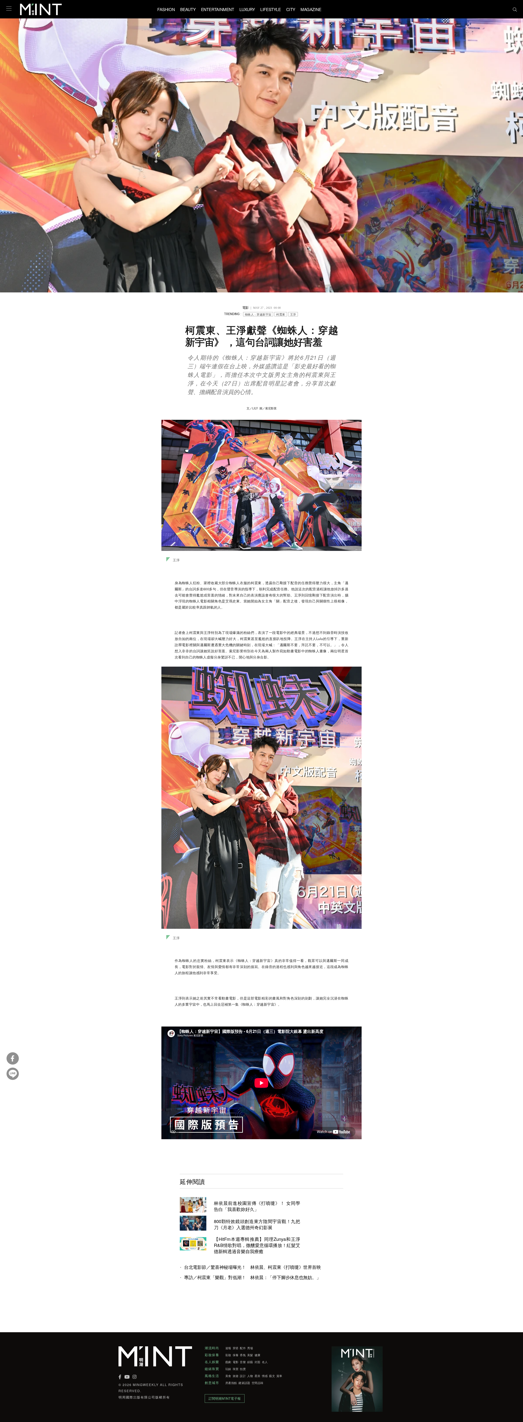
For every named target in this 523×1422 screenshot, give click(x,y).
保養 (236, 1354)
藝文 (272, 1375)
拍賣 (243, 1368)
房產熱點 (231, 1382)
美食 (228, 1375)
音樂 (243, 1361)
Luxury (247, 9)
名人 (265, 1361)
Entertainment (217, 9)
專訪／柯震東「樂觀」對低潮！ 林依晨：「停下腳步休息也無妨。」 (252, 1277)
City (290, 9)
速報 (228, 1348)
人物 (250, 1375)
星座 (257, 1375)
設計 (243, 1375)
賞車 (279, 1375)
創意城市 (212, 1382)
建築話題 (244, 1382)
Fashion (166, 9)
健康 (257, 1354)
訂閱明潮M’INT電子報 (225, 1398)
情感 (265, 1375)
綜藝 (250, 1361)
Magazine (311, 9)
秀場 (250, 1348)
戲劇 (228, 1361)
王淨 (293, 314)
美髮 (250, 1354)
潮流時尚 (212, 1348)
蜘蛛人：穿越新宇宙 (258, 314)
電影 (236, 1361)
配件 (243, 1348)
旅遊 (236, 1375)
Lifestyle (270, 9)
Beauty (188, 9)
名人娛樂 (212, 1362)
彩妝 (228, 1354)
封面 (257, 1361)
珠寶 (236, 1368)
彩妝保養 (212, 1355)
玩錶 (228, 1368)
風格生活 (212, 1375)
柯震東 (280, 314)
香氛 (243, 1354)
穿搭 (236, 1348)
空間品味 (257, 1382)
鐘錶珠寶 (212, 1368)
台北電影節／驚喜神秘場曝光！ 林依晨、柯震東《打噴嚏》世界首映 (252, 1267)
